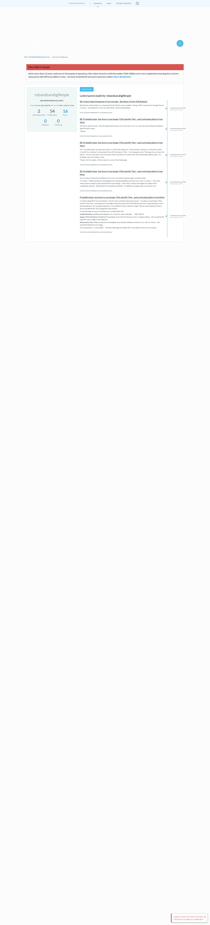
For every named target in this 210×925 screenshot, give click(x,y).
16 (65, 111)
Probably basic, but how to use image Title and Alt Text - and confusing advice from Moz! (122, 197)
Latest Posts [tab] (87, 89)
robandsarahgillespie (178, 108)
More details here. (122, 76)
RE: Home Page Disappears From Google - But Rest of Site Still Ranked (113, 101)
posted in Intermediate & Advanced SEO (96, 113)
